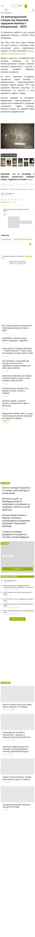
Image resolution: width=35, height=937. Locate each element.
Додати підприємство (17, 619)
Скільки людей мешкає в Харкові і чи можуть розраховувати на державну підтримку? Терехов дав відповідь (16, 521)
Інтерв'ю (8, 556)
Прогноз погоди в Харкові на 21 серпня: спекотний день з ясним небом (16, 490)
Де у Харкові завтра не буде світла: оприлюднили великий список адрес (17, 327)
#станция (11, 189)
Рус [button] (6, 10)
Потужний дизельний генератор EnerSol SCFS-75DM (16, 805)
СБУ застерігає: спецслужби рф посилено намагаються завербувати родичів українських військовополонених (16, 364)
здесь (30, 179)
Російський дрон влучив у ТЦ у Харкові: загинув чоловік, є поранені (15, 390)
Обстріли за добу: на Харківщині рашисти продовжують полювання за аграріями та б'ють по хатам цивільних (16, 504)
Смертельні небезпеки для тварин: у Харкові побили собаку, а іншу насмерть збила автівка (17, 378)
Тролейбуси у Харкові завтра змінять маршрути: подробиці (15, 339)
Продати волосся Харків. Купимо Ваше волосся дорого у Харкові (17, 778)
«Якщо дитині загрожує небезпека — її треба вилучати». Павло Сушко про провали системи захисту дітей (17, 350)
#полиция (30, 189)
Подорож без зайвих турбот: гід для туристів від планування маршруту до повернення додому (17, 415)
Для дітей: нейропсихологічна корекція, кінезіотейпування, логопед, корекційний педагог (16, 749)
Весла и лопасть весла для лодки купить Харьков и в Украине (17, 705)
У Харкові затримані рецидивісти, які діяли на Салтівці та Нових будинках (15, 534)
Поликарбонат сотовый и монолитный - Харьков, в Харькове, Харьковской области (16, 734)
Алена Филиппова (9, 193)
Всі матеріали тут (17, 569)
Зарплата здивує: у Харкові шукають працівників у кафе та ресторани (15, 403)
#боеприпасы (4, 189)
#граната (24, 189)
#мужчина (18, 189)
